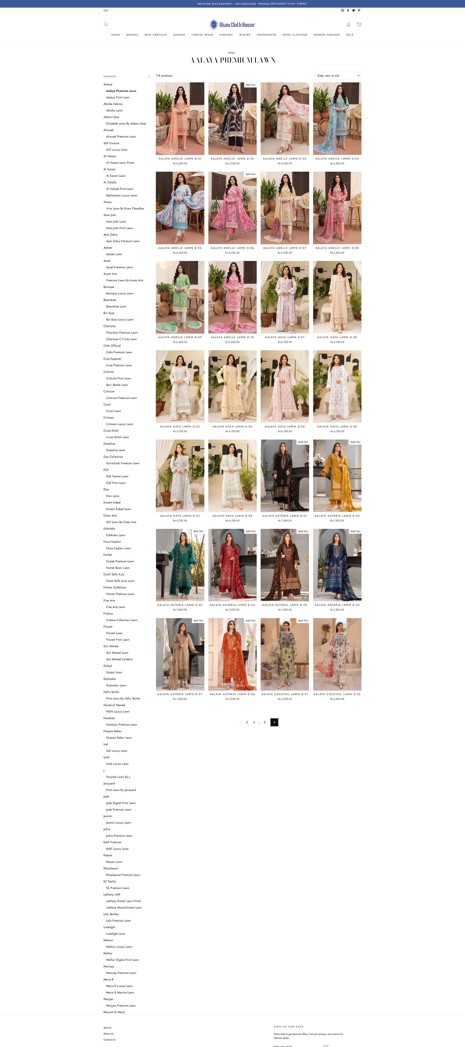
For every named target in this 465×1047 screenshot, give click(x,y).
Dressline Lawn (115, 450)
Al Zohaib (110, 182)
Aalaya (108, 84)
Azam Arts (110, 274)
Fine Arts (109, 600)
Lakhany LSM (112, 894)
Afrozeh (109, 130)
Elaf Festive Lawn (117, 476)
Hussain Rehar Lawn (119, 738)
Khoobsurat (111, 868)
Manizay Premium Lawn (121, 973)
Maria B (109, 979)
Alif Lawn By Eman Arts (121, 522)
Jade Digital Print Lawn (121, 803)
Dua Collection (113, 457)
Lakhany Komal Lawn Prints (123, 901)
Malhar (108, 953)
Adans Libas (111, 117)
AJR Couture (111, 143)
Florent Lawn (114, 633)
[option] (232, 4)
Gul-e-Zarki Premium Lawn (123, 463)
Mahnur (108, 940)
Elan (106, 489)
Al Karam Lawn (116, 176)
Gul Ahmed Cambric (119, 659)
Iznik (106, 757)
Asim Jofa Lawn (116, 221)
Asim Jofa (110, 215)
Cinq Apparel (112, 359)
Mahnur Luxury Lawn (119, 947)
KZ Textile (110, 881)
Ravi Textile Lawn (117, 385)
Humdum (109, 718)
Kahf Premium (112, 842)
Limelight (109, 927)
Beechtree (110, 300)
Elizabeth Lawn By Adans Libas (126, 123)
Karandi (226, 34)
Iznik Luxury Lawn (117, 764)
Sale (349, 34)
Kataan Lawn (114, 862)
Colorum (109, 391)
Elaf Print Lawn (116, 483)
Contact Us (109, 1039)
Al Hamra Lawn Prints (120, 163)
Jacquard (109, 783)
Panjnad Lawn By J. (118, 777)
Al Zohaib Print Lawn (119, 189)
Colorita (109, 372)
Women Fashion (327, 34)
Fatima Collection (115, 587)
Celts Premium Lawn (119, 352)
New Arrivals (156, 34)
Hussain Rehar (113, 731)
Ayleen (108, 248)
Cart (106, 10)
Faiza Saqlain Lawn (118, 548)
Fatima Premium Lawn (120, 594)
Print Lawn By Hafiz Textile (123, 698)
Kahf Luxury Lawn (117, 849)
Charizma (110, 326)
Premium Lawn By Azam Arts (124, 280)
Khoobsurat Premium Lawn (123, 875)
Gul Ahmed (111, 646)
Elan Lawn (112, 496)
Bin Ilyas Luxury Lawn (119, 319)
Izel (106, 744)
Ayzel (107, 261)
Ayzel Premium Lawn (119, 267)
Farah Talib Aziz (114, 574)
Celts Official (112, 346)
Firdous (108, 613)
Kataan (108, 855)
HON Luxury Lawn (118, 711)
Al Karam (109, 169)
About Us (109, 1033)
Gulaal (108, 666)
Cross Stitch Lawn (117, 437)
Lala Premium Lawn (118, 921)
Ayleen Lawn (114, 254)
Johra (107, 829)
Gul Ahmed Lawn (117, 653)
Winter (244, 34)
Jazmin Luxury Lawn (118, 823)
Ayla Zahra (110, 234)
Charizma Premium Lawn (122, 332)
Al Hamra (110, 156)
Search (107, 1027)
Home (116, 34)
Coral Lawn (113, 411)
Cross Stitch (111, 430)
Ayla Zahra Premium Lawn (123, 241)
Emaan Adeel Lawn (118, 509)
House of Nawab (114, 705)
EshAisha (109, 528)
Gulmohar (110, 679)
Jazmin (108, 816)
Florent (108, 626)
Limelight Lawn (115, 934)
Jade (106, 796)
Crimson (109, 417)
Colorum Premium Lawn (121, 398)
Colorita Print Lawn (118, 378)
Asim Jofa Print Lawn (119, 228)
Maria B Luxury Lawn (119, 986)
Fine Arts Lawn (115, 607)
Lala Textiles (111, 914)
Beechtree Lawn (116, 306)
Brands (132, 34)
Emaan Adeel (112, 502)
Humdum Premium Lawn (121, 725)
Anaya (108, 202)
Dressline (109, 444)
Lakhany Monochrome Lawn (124, 907)
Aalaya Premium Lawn (121, 91)
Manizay (109, 966)
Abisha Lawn (114, 110)
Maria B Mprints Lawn (120, 992)
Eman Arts (110, 515)
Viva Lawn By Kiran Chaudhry (125, 208)
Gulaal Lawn (114, 672)
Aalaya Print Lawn (117, 97)
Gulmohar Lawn (116, 685)
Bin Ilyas (109, 313)
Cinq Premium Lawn (119, 365)
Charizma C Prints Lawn (121, 339)
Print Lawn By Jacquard (121, 790)
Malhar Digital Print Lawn (122, 960)
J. (104, 770)
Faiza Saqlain (112, 542)
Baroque (109, 287)
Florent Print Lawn (117, 640)
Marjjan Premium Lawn (121, 1005)
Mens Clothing (295, 34)
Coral (107, 404)
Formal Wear (202, 34)
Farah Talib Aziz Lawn (120, 581)
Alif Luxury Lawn (116, 150)
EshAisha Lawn (115, 535)
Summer (179, 34)
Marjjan (108, 999)
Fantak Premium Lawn (120, 561)
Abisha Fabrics (113, 104)
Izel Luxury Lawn (116, 751)
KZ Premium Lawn (117, 888)
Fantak (108, 555)
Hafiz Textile (111, 692)
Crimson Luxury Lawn (119, 424)
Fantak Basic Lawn (118, 568)
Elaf (106, 470)
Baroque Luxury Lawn (120, 293)
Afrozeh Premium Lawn (121, 136)
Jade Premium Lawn (118, 809)
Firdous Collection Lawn (121, 620)
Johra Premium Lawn (119, 836)
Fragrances (266, 34)
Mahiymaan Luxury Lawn (121, 195)
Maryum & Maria (114, 1012)
